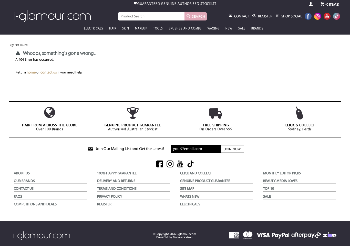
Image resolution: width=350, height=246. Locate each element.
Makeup (141, 28)
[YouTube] (327, 17)
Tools (158, 28)
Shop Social (291, 16)
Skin (125, 28)
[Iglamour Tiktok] (336, 17)
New (228, 28)
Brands (257, 28)
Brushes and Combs (185, 28)
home (31, 72)
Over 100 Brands (49, 127)
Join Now (232, 149)
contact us (48, 72)
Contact (241, 16)
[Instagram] (317, 17)
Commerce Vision (182, 237)
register (264, 16)
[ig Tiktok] (190, 164)
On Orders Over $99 (216, 127)
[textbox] (151, 16)
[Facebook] (308, 17)
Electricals (93, 28)
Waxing (214, 28)
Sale (241, 28)
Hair (112, 28)
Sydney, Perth (300, 127)
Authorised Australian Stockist (133, 127)
